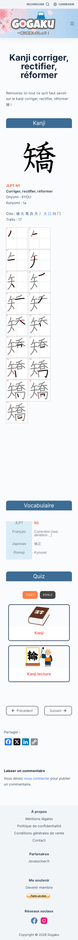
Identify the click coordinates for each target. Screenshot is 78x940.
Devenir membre (39, 887)
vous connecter (36, 778)
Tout (30, 594)
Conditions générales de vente (39, 833)
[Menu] (72, 23)
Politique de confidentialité (39, 826)
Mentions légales (39, 819)
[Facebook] (34, 920)
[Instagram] (44, 920)
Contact (39, 840)
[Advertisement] (39, 461)
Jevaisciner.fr (39, 861)
